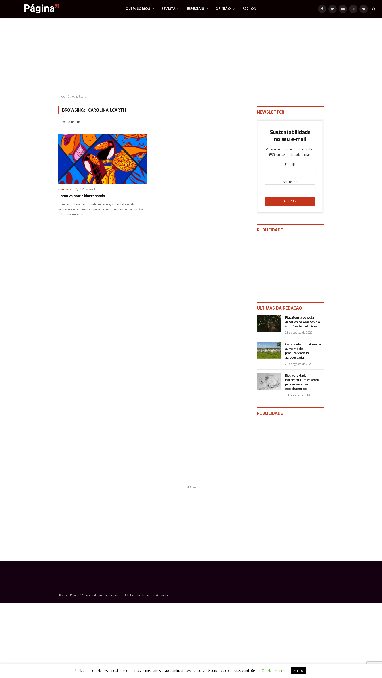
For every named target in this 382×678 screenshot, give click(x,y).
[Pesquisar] (373, 9)
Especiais (195, 8)
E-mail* (290, 165)
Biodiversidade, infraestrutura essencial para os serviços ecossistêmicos (303, 382)
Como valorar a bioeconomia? (82, 196)
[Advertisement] (191, 56)
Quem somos (138, 8)
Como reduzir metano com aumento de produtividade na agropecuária (304, 351)
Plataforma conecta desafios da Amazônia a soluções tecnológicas (302, 322)
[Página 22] (33, 8)
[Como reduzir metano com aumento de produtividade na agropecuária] (269, 350)
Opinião (223, 8)
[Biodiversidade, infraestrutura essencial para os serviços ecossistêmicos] (269, 381)
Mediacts (161, 595)
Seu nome (290, 182)
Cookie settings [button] (273, 670)
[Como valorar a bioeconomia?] (102, 159)
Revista (168, 8)
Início (61, 96)
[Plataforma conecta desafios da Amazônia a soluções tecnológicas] (269, 323)
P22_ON (249, 8)
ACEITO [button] (298, 671)
